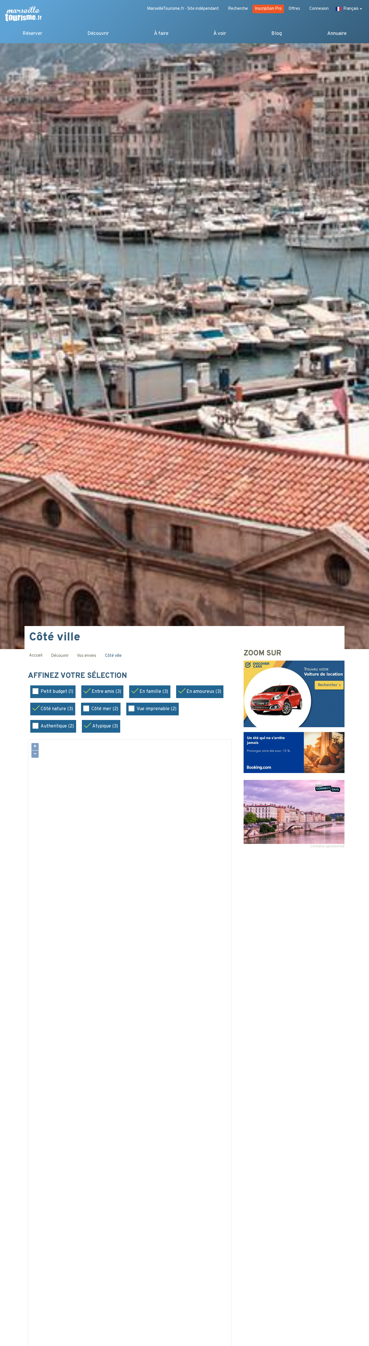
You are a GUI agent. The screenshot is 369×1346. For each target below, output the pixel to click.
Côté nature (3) (57, 709)
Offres (294, 9)
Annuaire (337, 33)
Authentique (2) (57, 726)
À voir (219, 33)
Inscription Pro (268, 9)
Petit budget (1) (57, 692)
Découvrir (98, 33)
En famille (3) (154, 692)
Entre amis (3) (106, 692)
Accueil (35, 655)
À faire (161, 33)
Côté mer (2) (104, 709)
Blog (276, 33)
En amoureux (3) (204, 692)
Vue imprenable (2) (156, 709)
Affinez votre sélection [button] (78, 676)
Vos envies (86, 656)
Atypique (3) (105, 726)
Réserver (32, 33)
